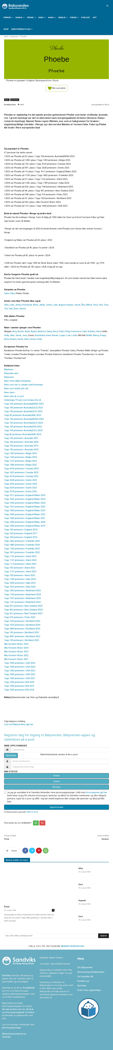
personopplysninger (11, 1027)
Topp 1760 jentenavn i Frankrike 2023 (22, 548)
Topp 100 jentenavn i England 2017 (20, 533)
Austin (21, 331)
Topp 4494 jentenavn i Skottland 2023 (22, 628)
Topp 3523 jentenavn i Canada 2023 (21, 472)
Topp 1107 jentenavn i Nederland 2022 (22, 602)
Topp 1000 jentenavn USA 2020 (19, 682)
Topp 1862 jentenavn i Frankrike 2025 (22, 541)
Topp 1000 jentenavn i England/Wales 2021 (24, 518)
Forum (73, 17)
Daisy (49, 331)
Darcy (55, 331)
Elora (81, 884)
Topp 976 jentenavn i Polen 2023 (19, 617)
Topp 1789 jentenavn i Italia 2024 (20, 579)
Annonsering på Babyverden (90, 972)
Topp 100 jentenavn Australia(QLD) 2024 (23, 422)
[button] (107, 5)
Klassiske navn (11, 373)
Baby (41, 17)
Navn (51, 17)
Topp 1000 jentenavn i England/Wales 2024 (24, 503)
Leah (11, 304)
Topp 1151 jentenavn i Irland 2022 (20, 571)
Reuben (105, 839)
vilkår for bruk (32, 812)
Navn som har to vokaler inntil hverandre (23, 384)
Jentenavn (14, 36)
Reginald (82, 901)
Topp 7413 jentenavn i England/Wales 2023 (24, 506)
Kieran (55, 335)
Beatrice (42, 331)
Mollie (89, 335)
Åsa (83, 304)
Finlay (67, 331)
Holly (6, 335)
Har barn (56, 787)
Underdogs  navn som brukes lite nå (22, 400)
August (62, 304)
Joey (24, 335)
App (95, 17)
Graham (91, 331)
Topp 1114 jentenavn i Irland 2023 (20, 564)
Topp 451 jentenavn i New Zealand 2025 (23, 606)
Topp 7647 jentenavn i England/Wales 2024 (24, 499)
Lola (68, 335)
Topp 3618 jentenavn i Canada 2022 (21, 476)
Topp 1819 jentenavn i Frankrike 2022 (22, 552)
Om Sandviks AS (85, 976)
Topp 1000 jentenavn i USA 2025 (19, 663)
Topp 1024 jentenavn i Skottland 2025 (22, 621)
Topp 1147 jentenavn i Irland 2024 (20, 560)
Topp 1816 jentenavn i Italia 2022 (20, 586)
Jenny (18, 304)
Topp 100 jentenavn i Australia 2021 (21, 438)
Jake (12, 335)
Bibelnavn (8, 369)
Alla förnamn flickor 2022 (16, 655)
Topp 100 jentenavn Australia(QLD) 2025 (23, 407)
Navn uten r (9, 392)
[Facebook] (25, 850)
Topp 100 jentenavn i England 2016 (20, 537)
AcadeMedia (29, 987)
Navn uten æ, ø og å (14, 396)
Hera (98, 331)
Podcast (85, 17)
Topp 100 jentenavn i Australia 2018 (21, 449)
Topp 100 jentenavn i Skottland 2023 (21, 632)
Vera (95, 304)
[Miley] (67, 872)
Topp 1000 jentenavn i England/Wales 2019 (24, 525)
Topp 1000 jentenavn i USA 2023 (19, 670)
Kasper (70, 304)
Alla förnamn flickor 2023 (16, 651)
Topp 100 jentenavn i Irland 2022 (19, 575)
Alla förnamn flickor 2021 (16, 659)
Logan (62, 335)
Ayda (27, 331)
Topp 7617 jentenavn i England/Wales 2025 (24, 495)
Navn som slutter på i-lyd (16, 388)
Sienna (22, 308)
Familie (61, 17)
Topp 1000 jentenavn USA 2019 (19, 686)
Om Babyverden (85, 967)
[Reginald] (67, 904)
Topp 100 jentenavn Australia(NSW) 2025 (24, 403)
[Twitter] (32, 850)
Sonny (32, 339)
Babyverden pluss (20, 29)
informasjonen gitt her (96, 792)
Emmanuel (27, 304)
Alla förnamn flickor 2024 (16, 647)
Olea (6, 304)
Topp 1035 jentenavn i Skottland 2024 (22, 625)
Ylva (101, 304)
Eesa (6, 906)
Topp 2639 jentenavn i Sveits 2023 (20, 487)
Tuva (106, 304)
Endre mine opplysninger (89, 990)
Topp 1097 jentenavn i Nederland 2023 (22, 598)
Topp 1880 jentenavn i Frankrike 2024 (22, 544)
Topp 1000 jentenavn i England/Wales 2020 (24, 522)
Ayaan (34, 331)
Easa (81, 916)
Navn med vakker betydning (17, 381)
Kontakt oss (83, 981)
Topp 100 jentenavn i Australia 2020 (21, 442)
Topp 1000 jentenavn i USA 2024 (19, 666)
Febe (6, 293)
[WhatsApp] (46, 850)
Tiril (6, 308)
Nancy (96, 335)
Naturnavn (9, 377)
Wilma (89, 304)
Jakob (42, 304)
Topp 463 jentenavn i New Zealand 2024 (23, 609)
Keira (48, 335)
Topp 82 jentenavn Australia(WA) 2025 (22, 415)
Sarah (20, 339)
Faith (61, 331)
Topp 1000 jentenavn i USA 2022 (19, 674)
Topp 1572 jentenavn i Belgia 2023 (20, 461)
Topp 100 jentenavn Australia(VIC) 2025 (23, 411)
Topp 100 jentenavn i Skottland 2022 (21, 640)
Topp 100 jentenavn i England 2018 (20, 529)
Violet (39, 339)
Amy (14, 331)
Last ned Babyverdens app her (18, 724)
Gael (84, 331)
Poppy (103, 335)
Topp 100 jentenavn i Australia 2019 (21, 445)
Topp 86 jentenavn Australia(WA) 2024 (22, 434)
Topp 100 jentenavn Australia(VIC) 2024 (23, 430)
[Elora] (67, 888)
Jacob (77, 304)
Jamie (18, 335)
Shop (6, 29)
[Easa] (67, 920)
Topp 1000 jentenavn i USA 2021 (19, 678)
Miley (81, 868)
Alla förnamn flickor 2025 (16, 644)
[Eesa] (29, 884)
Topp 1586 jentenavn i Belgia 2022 (20, 464)
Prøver (7, 17)
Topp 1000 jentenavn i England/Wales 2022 (24, 514)
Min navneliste (59, 88)
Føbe (12, 293)
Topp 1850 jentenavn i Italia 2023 (20, 583)
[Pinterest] (39, 850)
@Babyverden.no (72, 946)
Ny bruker (82, 985)
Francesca (76, 331)
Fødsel (30, 17)
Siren (16, 308)
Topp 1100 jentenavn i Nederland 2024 (22, 594)
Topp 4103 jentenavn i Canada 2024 (21, 468)
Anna (35, 304)
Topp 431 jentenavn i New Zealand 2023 (23, 613)
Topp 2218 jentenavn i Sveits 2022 (20, 491)
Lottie (74, 335)
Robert (13, 339)
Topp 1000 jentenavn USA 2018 (19, 689)
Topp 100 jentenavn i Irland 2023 (19, 567)
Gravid (18, 17)
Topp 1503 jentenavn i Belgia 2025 (20, 453)
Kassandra (40, 335)
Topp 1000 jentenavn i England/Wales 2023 (24, 510)
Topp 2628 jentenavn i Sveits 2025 (20, 480)
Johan (49, 304)
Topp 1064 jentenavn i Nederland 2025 (22, 590)
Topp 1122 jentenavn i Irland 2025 (20, 556)
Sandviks (6, 975)
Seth (26, 339)
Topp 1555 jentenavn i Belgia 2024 (20, 457)
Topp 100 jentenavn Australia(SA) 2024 (23, 426)
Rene (6, 339)
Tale (11, 308)
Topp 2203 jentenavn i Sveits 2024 (20, 484)
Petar (6, 839)
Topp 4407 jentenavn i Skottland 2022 (22, 636)
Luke (55, 304)
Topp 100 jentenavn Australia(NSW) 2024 (24, 419)
